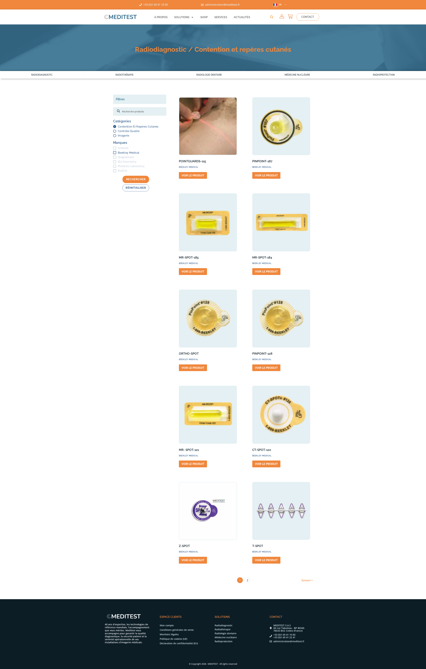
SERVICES (220, 17)
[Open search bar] (271, 16)
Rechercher (136, 179)
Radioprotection (384, 74)
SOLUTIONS (181, 17)
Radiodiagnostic (42, 74)
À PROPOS (161, 17)
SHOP (204, 17)
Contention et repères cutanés (138, 126)
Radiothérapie (124, 74)
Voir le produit (193, 175)
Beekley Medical (128, 152)
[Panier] (290, 16)
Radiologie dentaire (209, 74)
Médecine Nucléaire (297, 74)
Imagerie (123, 135)
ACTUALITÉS (242, 17)
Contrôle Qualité (128, 131)
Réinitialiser (136, 187)
